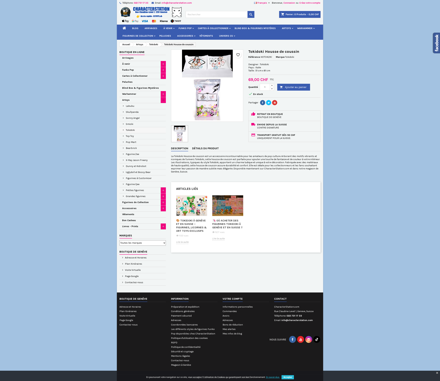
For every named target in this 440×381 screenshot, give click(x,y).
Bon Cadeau (129, 220)
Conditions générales (183, 311)
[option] (192, 222)
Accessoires (185, 35)
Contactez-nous (133, 282)
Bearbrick (131, 148)
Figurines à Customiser (139, 178)
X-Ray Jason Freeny (137, 160)
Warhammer (304, 28)
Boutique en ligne (132, 52)
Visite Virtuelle (132, 270)
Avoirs (226, 315)
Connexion (289, 3)
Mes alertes (229, 329)
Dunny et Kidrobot (136, 166)
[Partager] (262, 102)
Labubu (130, 106)
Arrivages (151, 28)
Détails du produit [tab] (205, 148)
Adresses (176, 320)
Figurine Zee (132, 154)
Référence (254, 57)
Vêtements (206, 35)
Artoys (286, 28)
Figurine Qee (132, 184)
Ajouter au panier (293, 87)
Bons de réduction (233, 324)
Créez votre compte (309, 3)
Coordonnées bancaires (184, 324)
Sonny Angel (133, 118)
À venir (167, 28)
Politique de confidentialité (185, 347)
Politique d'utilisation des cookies (189, 338)
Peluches (165, 35)
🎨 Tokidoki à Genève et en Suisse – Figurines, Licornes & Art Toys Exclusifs (191, 225)
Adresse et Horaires (135, 257)
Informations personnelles (238, 306)
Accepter (287, 377)
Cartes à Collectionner (213, 28)
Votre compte (233, 298)
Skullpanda (132, 112)
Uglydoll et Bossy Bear (138, 172)
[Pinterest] (274, 102)
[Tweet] (268, 102)
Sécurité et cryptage (182, 351)
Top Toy (130, 136)
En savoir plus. (273, 377)
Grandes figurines (136, 196)
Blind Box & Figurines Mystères (255, 28)
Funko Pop (185, 28)
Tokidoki (130, 130)
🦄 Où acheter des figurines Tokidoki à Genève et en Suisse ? (227, 224)
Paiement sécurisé (181, 315)
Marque (280, 57)
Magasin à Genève (181, 364)
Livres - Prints (130, 226)
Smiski (129, 124)
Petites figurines (135, 190)
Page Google (131, 276)
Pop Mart (131, 142)
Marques (125, 235)
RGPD (174, 342)
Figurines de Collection (138, 35)
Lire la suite (182, 242)
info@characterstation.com (177, 3)
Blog (135, 28)
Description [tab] (179, 148)
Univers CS (226, 35)
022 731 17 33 (141, 3)
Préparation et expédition (185, 306)
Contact (280, 298)
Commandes (230, 311)
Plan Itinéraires (133, 263)
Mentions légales (180, 356)
